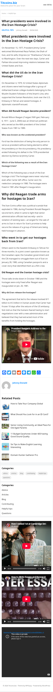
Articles (13, 473)
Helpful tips (12, 13)
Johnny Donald (21, 30)
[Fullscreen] (48, 568)
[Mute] (44, 568)
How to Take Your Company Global (27, 403)
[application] (26, 546)
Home (4, 13)
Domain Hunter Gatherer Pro (24, 455)
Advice (5, 473)
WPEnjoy (28, 686)
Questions (6, 477)
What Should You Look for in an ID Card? (29, 414)
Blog (21, 473)
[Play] (5, 568)
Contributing (31, 473)
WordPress (46, 686)
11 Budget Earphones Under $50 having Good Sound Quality (29, 435)
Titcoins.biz (8, 2)
